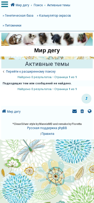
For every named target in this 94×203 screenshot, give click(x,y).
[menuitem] (82, 112)
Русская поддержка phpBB (47, 128)
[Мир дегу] (47, 39)
